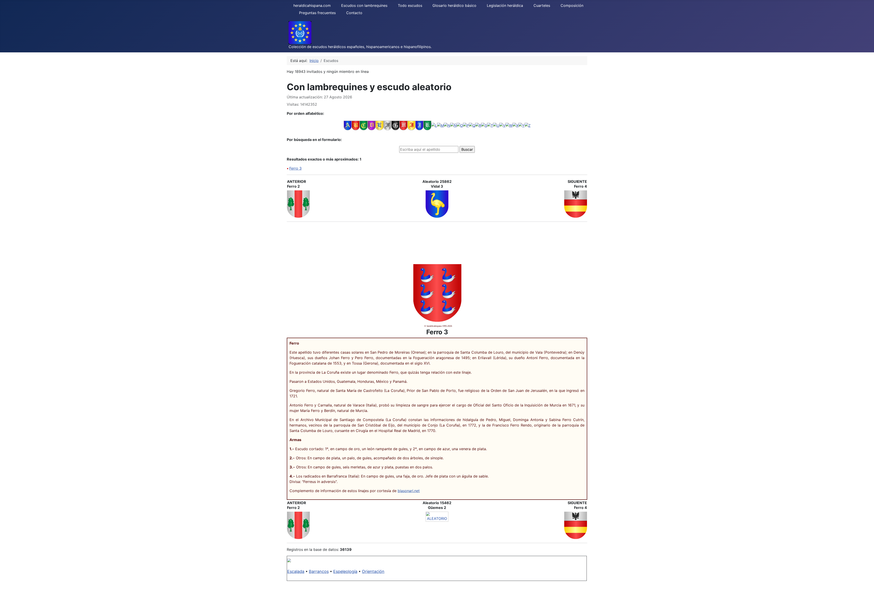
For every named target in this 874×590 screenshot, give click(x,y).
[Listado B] (356, 125)
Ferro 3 (295, 168)
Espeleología (345, 571)
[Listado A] (348, 125)
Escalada (295, 571)
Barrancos (319, 571)
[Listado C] (364, 125)
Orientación (373, 571)
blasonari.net (409, 490)
